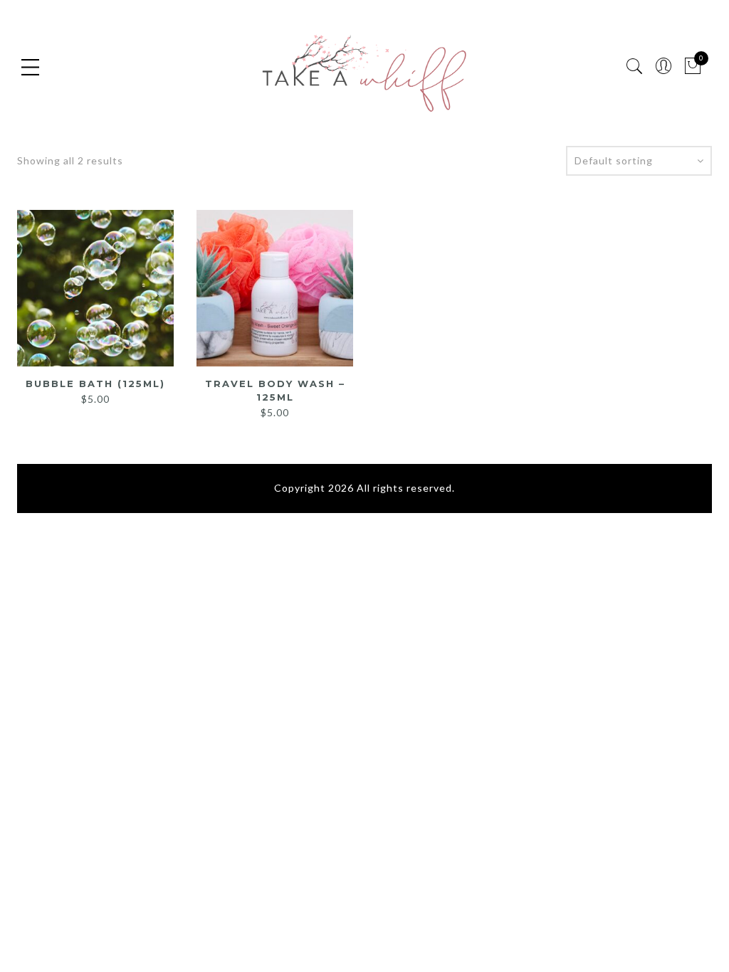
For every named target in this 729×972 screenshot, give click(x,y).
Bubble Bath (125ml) (95, 383)
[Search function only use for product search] (634, 66)
